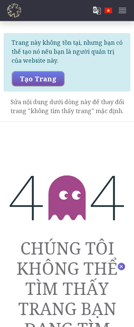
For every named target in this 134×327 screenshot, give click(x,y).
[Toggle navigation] (122, 10)
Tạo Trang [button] (38, 78)
